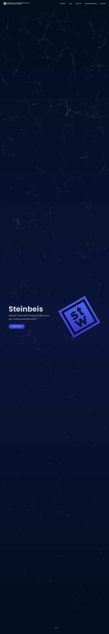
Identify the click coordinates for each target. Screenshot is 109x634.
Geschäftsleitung (91, 3)
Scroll (56, 628)
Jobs (70, 3)
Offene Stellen (16, 326)
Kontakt (102, 3)
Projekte (62, 3)
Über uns (78, 3)
